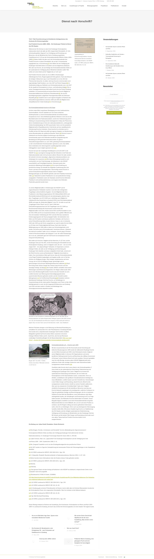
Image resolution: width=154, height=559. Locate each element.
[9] (60, 133)
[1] (33, 59)
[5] (59, 93)
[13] (52, 165)
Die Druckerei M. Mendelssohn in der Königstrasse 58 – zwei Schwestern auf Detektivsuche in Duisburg (43, 530)
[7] (50, 102)
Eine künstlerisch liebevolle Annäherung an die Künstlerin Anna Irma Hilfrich (115, 66)
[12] (46, 159)
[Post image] (29, 515)
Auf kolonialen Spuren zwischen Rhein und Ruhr (115, 47)
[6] (37, 97)
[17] (39, 278)
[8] (60, 102)
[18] (57, 278)
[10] (55, 148)
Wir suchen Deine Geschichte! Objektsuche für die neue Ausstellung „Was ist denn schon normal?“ (83, 519)
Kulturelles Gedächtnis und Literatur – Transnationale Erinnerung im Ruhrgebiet (115, 56)
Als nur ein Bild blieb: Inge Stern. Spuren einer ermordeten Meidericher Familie (45, 516)
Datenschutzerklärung (116, 101)
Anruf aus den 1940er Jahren (47, 538)
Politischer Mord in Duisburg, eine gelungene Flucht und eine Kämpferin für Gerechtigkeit (84, 541)
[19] (71, 364)
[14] (33, 175)
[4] (66, 87)
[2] (48, 63)
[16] (46, 267)
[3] (67, 83)
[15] (65, 263)
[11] (37, 153)
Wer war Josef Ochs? (73, 528)
